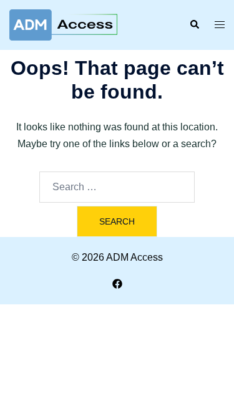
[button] (194, 25)
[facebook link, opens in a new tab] (117, 283)
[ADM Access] (63, 24)
